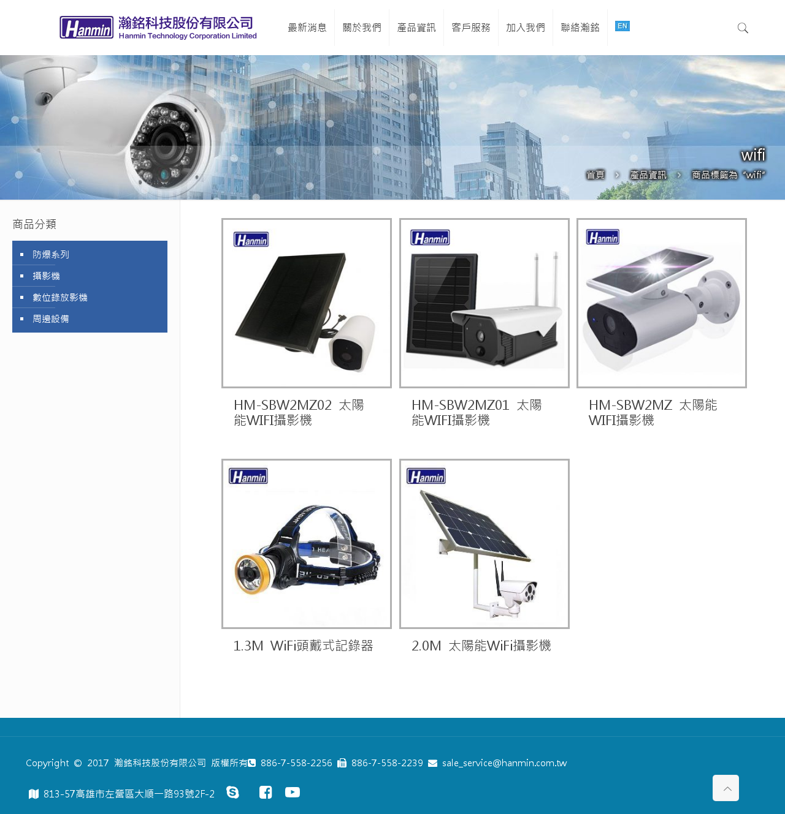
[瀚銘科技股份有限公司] (160, 27)
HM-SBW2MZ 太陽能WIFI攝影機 (653, 413)
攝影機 (46, 276)
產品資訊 (648, 175)
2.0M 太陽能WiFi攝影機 (481, 646)
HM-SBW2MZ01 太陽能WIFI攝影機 (477, 413)
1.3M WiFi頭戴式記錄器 (303, 646)
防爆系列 (51, 254)
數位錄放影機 (60, 297)
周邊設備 (51, 319)
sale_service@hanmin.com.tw (502, 763)
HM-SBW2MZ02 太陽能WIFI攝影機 (299, 413)
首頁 (595, 175)
